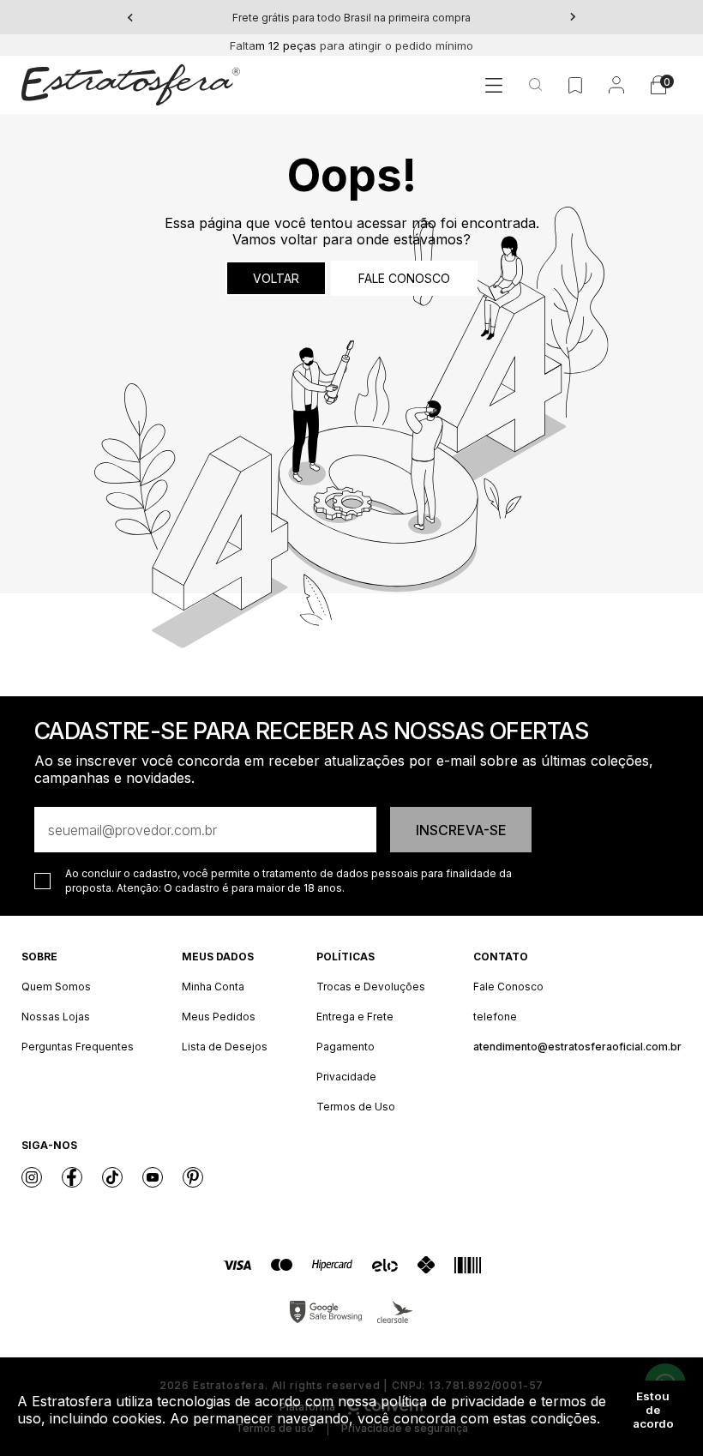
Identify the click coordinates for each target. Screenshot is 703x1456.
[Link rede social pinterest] (193, 1177)
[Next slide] (572, 17)
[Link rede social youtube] (152, 1177)
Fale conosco (404, 278)
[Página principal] (130, 84)
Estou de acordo (653, 1409)
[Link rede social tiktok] (112, 1177)
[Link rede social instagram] (31, 1177)
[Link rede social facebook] (72, 1177)
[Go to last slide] (130, 17)
